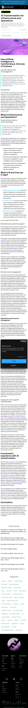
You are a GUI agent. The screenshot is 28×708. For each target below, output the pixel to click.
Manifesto (4, 690)
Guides (20, 667)
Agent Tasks (3, 661)
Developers (13, 663)
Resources (21, 660)
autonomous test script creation (11, 475)
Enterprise (13, 667)
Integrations (4, 668)
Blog (20, 658)
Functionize (12, 462)
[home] (4, 7)
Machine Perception (9, 211)
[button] (25, 7)
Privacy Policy (17, 685)
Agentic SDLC (3, 666)
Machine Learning (8, 200)
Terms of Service (17, 689)
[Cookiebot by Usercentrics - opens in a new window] (20, 341)
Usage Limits (18, 694)
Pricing (3, 670)
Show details (20, 356)
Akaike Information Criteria (13, 483)
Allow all (14, 361)
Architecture (4, 663)
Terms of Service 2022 (18, 697)
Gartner (13, 101)
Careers (3, 686)
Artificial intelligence (7, 35)
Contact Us (4, 688)
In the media (4, 692)
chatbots (3, 240)
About (3, 684)
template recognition (14, 477)
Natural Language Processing (11, 190)
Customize (13, 365)
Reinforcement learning (11, 265)
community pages (15, 250)
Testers (12, 661)
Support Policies (17, 692)
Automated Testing (21, 663)
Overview (4, 658)
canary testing (17, 482)
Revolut (12, 246)
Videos (20, 665)
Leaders (12, 665)
